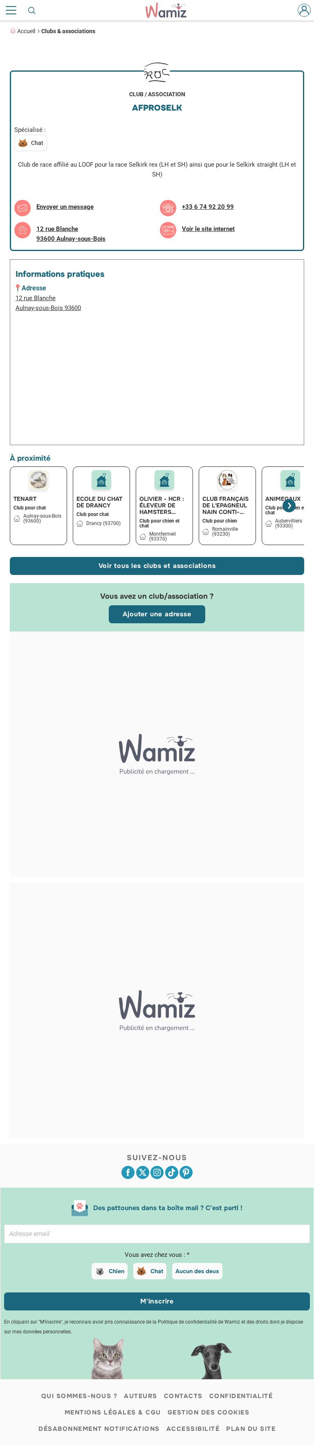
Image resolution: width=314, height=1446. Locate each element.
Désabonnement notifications (99, 1429)
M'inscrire (157, 1301)
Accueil (26, 31)
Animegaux (283, 499)
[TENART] (38, 480)
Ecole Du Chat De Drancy (99, 502)
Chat (156, 1271)
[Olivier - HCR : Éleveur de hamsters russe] (164, 480)
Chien (116, 1271)
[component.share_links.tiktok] (171, 1172)
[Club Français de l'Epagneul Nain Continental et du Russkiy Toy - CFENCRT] (227, 480)
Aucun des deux (197, 1271)
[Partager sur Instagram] (157, 1172)
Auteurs (140, 1396)
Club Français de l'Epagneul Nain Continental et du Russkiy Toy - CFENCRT (225, 505)
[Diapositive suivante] (289, 505)
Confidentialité (241, 1396)
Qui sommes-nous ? (79, 1396)
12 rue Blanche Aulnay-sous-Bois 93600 (48, 303)
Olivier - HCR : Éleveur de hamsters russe (161, 505)
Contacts (183, 1396)
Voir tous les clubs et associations (157, 565)
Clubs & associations (68, 31)
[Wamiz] (170, 10)
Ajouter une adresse (157, 614)
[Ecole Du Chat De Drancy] (101, 480)
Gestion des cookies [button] (209, 1412)
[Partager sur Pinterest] (186, 1172)
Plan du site (251, 1429)
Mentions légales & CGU (113, 1412)
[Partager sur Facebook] (128, 1172)
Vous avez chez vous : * (157, 1254)
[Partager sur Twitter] (142, 1172)
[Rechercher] (32, 10)
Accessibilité (193, 1429)
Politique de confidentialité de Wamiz (199, 1322)
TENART (24, 499)
